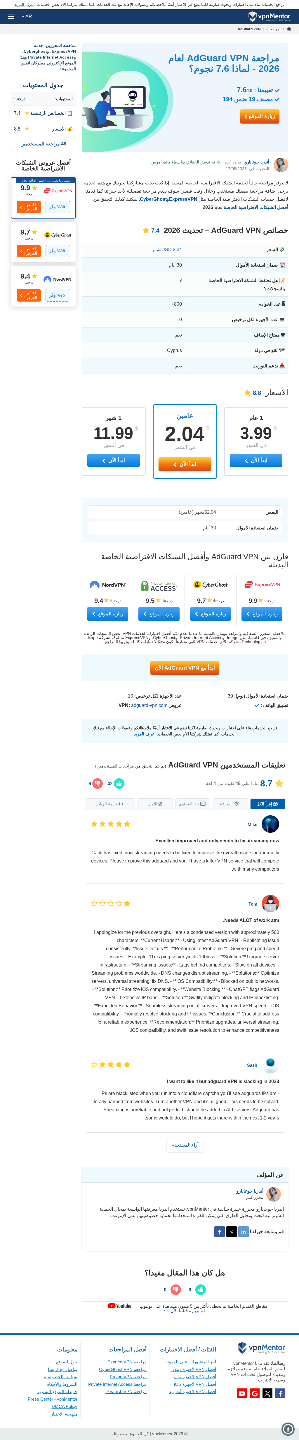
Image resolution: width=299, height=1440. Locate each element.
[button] (288, 1429)
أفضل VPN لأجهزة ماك (195, 1376)
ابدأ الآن (187, 464)
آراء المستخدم (185, 1145)
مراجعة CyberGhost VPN (123, 1369)
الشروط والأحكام (61, 1384)
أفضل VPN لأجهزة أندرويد (192, 1391)
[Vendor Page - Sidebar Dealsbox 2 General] (43, 242)
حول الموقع (66, 1361)
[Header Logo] (269, 16)
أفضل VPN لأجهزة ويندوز (193, 1369)
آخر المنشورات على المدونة (190, 1361)
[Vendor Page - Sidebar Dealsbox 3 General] (43, 286)
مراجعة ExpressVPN (127, 1361)
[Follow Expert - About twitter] (231, 1231)
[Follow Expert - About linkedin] (243, 1231)
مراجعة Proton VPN (128, 1376)
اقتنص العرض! (30, 206)
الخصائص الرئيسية (48, 113)
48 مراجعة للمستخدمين (43, 143)
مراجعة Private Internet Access (117, 1384)
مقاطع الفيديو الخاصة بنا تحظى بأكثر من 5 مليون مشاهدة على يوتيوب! (202, 1305)
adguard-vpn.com (149, 705)
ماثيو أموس (161, 162)
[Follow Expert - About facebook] (219, 1231)
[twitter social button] (267, 1393)
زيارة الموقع (261, 116)
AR (28, 16)
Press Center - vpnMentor (52, 1399)
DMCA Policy (64, 1406)
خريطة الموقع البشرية (57, 1391)
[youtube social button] (242, 1393)
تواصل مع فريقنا (62, 1369)
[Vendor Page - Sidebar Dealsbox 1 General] (43, 198)
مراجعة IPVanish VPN (126, 1391)
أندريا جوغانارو (257, 162)
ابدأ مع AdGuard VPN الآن (185, 668)
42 (110, 783)
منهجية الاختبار (64, 1413)
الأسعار (59, 128)
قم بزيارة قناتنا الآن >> (185, 1310)
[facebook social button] (280, 1393)
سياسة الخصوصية (60, 1376)
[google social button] (255, 1393)
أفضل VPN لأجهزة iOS (195, 1384)
